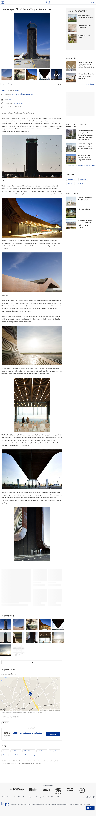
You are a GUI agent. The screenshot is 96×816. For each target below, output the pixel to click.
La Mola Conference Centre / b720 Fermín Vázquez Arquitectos (84, 157)
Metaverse (80, 183)
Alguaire (27, 755)
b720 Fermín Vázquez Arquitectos (22, 94)
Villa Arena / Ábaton (84, 209)
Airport (4, 91)
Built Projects (16, 751)
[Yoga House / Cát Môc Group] (72, 38)
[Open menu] (2, 2)
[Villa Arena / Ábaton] (71, 213)
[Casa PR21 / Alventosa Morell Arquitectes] (71, 201)
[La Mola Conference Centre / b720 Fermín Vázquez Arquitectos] (71, 159)
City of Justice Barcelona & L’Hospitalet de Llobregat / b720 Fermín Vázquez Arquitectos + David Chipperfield (85, 135)
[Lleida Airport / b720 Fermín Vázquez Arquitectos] (5, 624)
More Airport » (90, 84)
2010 (10, 100)
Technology (83, 179)
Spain (17, 91)
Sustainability (72, 179)
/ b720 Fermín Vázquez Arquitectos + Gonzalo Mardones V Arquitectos (85, 146)
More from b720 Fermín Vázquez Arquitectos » (81, 165)
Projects (5, 751)
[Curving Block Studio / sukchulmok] (72, 28)
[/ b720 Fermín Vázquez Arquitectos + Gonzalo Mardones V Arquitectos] (71, 147)
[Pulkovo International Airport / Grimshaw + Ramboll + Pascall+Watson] (71, 66)
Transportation (54, 751)
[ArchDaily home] (48, 2)
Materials (70, 183)
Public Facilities (16, 755)
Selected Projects (29, 751)
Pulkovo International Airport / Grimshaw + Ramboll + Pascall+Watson (86, 64)
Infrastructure (42, 751)
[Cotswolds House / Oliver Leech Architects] (72, 18)
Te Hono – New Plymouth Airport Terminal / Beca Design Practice (86, 76)
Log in (92, 2)
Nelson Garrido (18, 103)
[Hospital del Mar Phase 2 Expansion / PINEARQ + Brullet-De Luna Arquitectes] (71, 224)
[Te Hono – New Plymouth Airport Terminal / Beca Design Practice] (71, 77)
